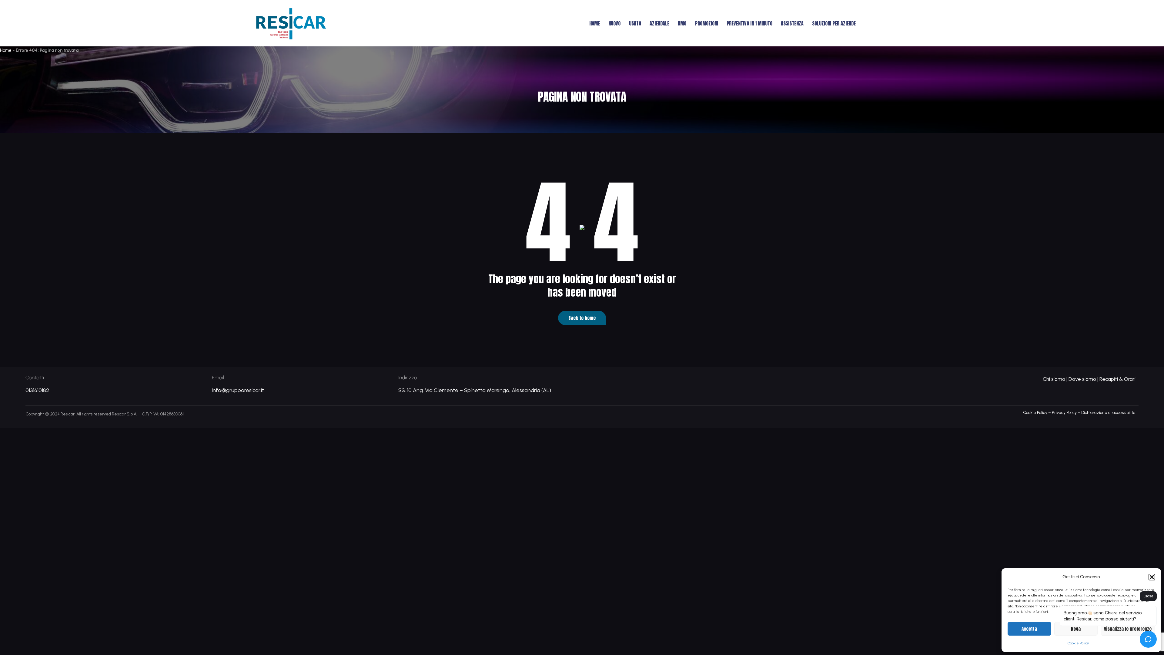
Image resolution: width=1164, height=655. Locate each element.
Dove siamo (1082, 379)
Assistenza (792, 23)
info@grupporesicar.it (238, 390)
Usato (635, 23)
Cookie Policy (1035, 412)
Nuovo (614, 23)
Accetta (1029, 628)
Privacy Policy (1064, 412)
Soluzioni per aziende (834, 23)
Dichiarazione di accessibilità (1108, 412)
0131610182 (37, 390)
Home (594, 23)
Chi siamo (1054, 379)
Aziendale (659, 23)
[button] (1152, 577)
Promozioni (706, 23)
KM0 (682, 23)
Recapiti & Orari (1117, 379)
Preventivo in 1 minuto (749, 23)
